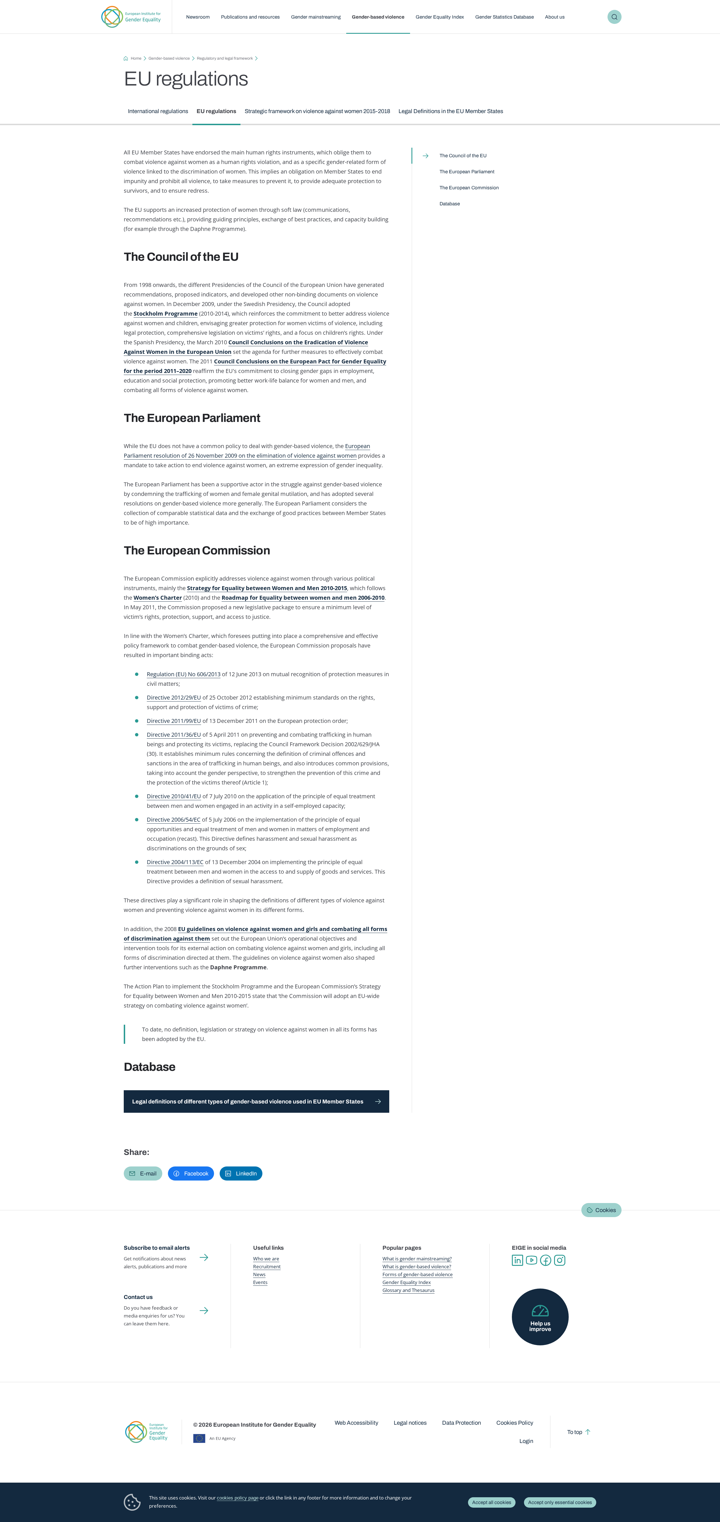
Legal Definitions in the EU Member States (451, 111)
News (259, 1274)
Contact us (138, 1297)
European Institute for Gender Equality (130, 17)
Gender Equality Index (440, 17)
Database (450, 203)
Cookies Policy (514, 1423)
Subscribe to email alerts (157, 1248)
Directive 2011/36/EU (174, 734)
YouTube (531, 1260)
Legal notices (410, 1423)
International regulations (158, 111)
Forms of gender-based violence (417, 1274)
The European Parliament (467, 171)
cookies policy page (237, 1498)
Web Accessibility (356, 1423)
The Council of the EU (463, 155)
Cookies (605, 1210)
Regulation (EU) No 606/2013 (183, 674)
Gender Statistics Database (504, 17)
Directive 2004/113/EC (175, 862)
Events (260, 1282)
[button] (143, 1173)
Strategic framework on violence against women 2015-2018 (317, 111)
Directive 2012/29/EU (174, 697)
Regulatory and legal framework (225, 58)
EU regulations (216, 111)
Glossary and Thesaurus (408, 1290)
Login (526, 1441)
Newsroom (198, 17)
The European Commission (469, 187)
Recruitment (267, 1266)
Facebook (545, 1260)
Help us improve (540, 1326)
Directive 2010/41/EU (174, 796)
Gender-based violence (378, 17)
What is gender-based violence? (416, 1266)
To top (574, 1432)
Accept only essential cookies (560, 1502)
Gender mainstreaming (316, 17)
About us (555, 17)
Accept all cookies (491, 1502)
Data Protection (461, 1423)
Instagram (559, 1260)
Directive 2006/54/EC (174, 819)
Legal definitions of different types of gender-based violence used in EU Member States (247, 1101)
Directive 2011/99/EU (174, 721)
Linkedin (517, 1260)
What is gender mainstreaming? (417, 1258)
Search (615, 17)
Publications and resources (250, 17)
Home (136, 58)
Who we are (266, 1258)
